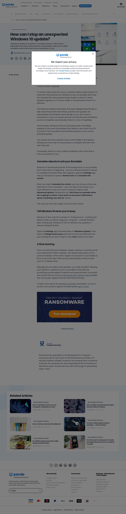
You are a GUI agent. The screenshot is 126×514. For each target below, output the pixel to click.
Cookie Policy (64, 71)
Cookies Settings (63, 78)
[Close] (93, 54)
